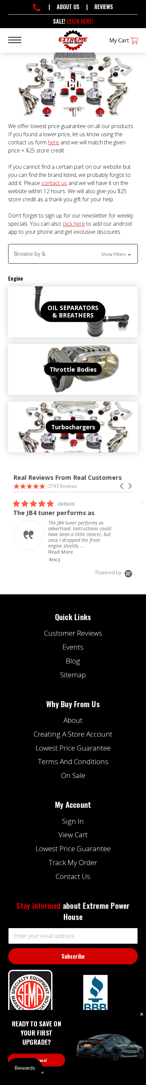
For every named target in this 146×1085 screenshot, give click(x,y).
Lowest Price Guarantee (73, 748)
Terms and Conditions (73, 761)
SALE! (73, 21)
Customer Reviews (73, 633)
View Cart (73, 834)
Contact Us (73, 876)
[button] (73, 254)
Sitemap (73, 674)
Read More (60, 552)
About (73, 720)
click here (73, 223)
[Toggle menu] (19, 39)
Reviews (103, 7)
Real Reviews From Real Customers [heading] (67, 477)
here (53, 142)
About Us (68, 7)
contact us (54, 183)
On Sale (73, 775)
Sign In (73, 821)
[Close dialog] (141, 1014)
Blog (73, 661)
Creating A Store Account (73, 734)
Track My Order (73, 862)
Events (73, 647)
